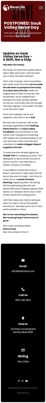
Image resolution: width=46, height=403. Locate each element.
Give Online (23, 361)
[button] (41, 8)
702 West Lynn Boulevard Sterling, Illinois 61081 (23, 330)
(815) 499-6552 (23, 299)
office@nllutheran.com (23, 271)
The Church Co (23, 393)
